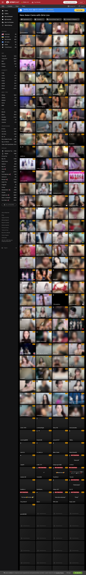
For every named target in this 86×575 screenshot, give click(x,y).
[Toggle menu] (2, 2)
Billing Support (5, 220)
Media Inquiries (5, 225)
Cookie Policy (60, 572)
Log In (81, 2)
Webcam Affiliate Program (68, 548)
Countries (39, 19)
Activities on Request (71, 19)
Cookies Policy (57, 551)
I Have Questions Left (49, 564)
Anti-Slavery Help (57, 558)
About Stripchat (5, 212)
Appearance (26, 19)
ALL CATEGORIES (10, 204)
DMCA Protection (79, 548)
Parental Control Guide (57, 555)
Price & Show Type (54, 19)
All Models (4, 237)
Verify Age (79, 10)
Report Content (5, 222)
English (23, 542)
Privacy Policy (5, 227)
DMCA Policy (56, 548)
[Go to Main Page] (12, 2)
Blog (3, 215)
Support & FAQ (5, 217)
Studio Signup (5, 235)
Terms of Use (5, 230)
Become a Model (6, 232)
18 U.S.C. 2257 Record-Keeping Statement (7, 241)
